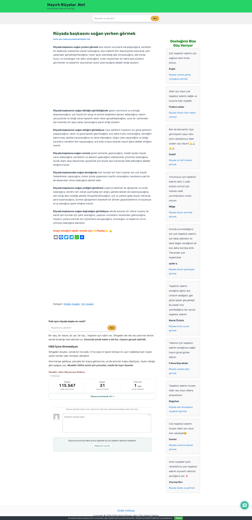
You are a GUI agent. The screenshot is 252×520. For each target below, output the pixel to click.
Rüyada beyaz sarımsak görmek (180, 214)
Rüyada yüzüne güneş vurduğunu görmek (180, 76)
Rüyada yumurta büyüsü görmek (181, 447)
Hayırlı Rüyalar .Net (66, 4)
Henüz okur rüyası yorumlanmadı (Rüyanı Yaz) (71, 39)
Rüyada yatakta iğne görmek (179, 371)
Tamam (178, 518)
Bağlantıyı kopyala (102, 446)
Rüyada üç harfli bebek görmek (180, 162)
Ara (155, 18)
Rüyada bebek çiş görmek (182, 488)
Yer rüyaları (87, 304)
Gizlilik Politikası (126, 510)
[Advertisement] (102, 86)
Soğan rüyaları (72, 304)
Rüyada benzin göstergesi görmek (182, 271)
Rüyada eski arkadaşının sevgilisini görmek (181, 409)
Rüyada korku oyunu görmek (179, 328)
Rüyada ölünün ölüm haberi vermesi (182, 114)
